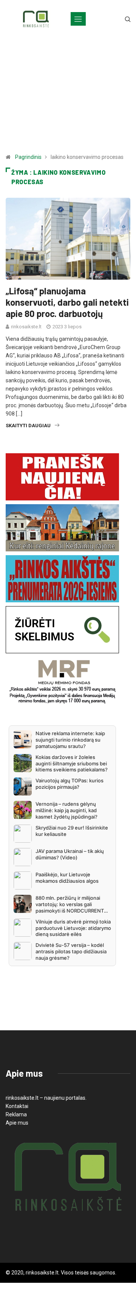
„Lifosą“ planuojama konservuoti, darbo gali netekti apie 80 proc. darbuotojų (67, 302)
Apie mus (17, 1123)
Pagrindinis (28, 157)
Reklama (16, 1114)
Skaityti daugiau (28, 425)
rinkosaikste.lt (26, 326)
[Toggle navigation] (78, 19)
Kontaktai (17, 1106)
